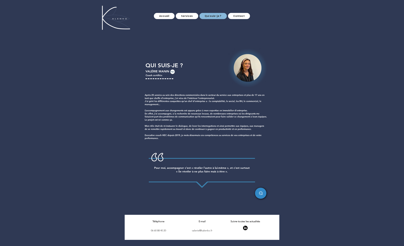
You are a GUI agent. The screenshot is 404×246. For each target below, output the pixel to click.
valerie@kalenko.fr (202, 230)
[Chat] (260, 193)
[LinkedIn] (245, 228)
